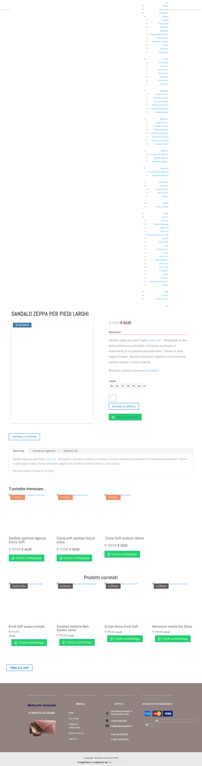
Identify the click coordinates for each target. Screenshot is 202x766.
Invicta (165, 285)
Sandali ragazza (161, 158)
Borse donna (162, 189)
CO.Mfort (164, 270)
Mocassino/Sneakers (159, 34)
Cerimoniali (163, 69)
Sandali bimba (161, 112)
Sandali (164, 20)
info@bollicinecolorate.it (121, 726)
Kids (166, 252)
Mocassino (163, 73)
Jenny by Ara (162, 249)
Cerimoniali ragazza (159, 154)
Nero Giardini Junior (159, 281)
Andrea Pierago (161, 224)
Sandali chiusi (161, 94)
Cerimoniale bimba (159, 108)
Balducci (164, 227)
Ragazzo (164, 168)
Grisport (164, 277)
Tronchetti (163, 62)
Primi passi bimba (160, 105)
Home (165, 5)
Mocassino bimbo (160, 136)
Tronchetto (163, 23)
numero (112, 381)
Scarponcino (162, 38)
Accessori (164, 185)
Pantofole (164, 77)
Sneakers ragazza (160, 161)
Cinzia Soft (163, 242)
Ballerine (164, 48)
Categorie (164, 13)
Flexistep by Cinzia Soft (157, 235)
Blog (166, 291)
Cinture (164, 196)
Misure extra (162, 206)
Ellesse (165, 274)
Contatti (164, 295)
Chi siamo (163, 9)
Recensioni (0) (71, 450)
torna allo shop (19, 668)
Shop (166, 213)
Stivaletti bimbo (161, 129)
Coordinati (163, 52)
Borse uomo (162, 192)
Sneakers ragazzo (160, 175)
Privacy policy (76, 733)
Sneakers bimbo (160, 126)
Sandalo (164, 66)
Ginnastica (163, 182)
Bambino (164, 119)
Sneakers (164, 84)
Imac (166, 245)
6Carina (164, 220)
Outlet (165, 203)
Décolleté (164, 30)
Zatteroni (164, 27)
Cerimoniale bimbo (159, 133)
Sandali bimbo (161, 144)
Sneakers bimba (160, 98)
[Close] (167, 306)
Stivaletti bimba (161, 101)
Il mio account (161, 299)
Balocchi (164, 231)
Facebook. (153, 370)
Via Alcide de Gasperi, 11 (121, 711)
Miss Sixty (163, 267)
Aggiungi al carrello (124, 406)
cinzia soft (154, 340)
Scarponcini (162, 80)
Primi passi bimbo (160, 140)
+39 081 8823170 (119, 721)
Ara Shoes (163, 263)
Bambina (164, 90)
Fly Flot (165, 238)
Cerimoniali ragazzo (159, 171)
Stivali (165, 45)
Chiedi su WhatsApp (127, 417)
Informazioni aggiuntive (44, 450)
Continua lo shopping (24, 437)
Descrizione (18, 450)
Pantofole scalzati (160, 41)
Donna (165, 16)
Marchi (165, 217)
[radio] (111, 386)
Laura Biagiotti (161, 260)
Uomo (165, 59)
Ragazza (164, 150)
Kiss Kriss (164, 256)
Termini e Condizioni (74, 726)
